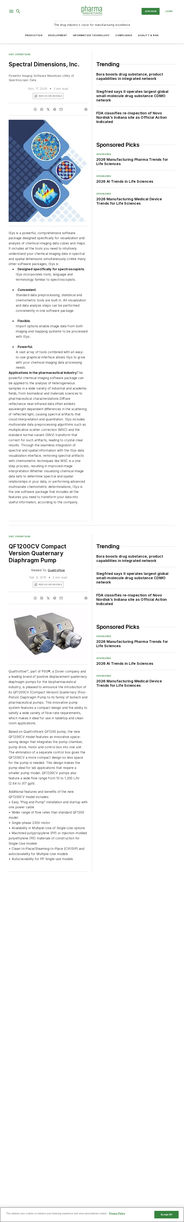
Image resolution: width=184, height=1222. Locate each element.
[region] (92, 1214)
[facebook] (35, 109)
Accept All (166, 1214)
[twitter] (48, 109)
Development (57, 35)
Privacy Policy (117, 1213)
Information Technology (91, 35)
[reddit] (54, 109)
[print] (86, 109)
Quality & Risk (148, 35)
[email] (61, 109)
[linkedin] (41, 109)
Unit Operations (20, 54)
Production (33, 35)
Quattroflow (56, 570)
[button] (11, 11)
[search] (18, 11)
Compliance (123, 35)
